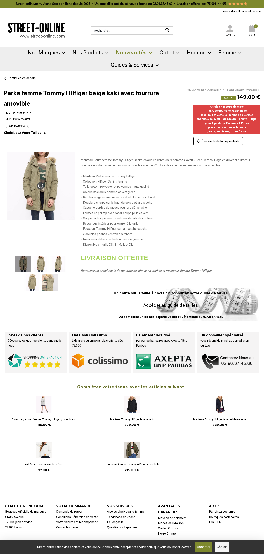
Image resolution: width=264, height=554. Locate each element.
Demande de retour (69, 511)
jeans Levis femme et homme (227, 127)
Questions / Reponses (122, 527)
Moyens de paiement (172, 518)
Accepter (203, 547)
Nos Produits (88, 52)
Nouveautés (131, 52)
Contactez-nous (67, 527)
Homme (196, 52)
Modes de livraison (171, 523)
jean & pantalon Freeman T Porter (227, 123)
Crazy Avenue (14, 517)
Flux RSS (215, 522)
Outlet (167, 52)
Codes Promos (168, 528)
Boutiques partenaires (224, 517)
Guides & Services (132, 65)
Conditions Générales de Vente (77, 517)
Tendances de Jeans (121, 517)
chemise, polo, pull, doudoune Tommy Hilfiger (227, 119)
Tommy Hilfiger (201, 271)
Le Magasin (115, 522)
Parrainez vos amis (222, 511)
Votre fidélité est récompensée (77, 522)
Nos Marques (44, 52)
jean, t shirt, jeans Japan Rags (227, 110)
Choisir (222, 547)
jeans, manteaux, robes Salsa (227, 131)
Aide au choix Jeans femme (126, 511)
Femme (227, 52)
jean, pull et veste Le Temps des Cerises (227, 114)
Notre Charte (167, 533)
